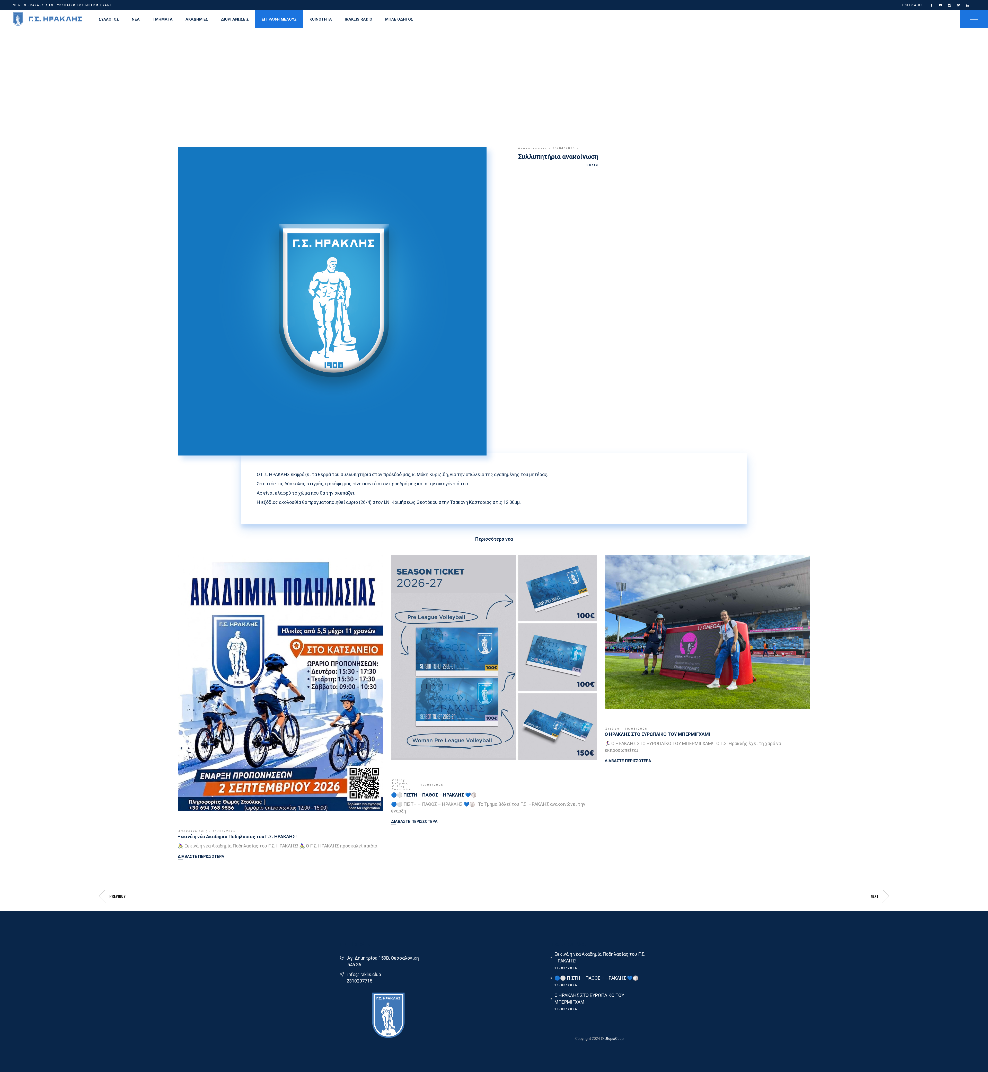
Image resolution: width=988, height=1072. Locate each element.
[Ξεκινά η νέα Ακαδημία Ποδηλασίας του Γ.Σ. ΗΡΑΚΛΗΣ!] (280, 683)
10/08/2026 (431, 785)
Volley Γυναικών (401, 788)
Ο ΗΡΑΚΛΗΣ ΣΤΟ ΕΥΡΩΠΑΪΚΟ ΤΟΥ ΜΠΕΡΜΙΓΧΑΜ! (68, 5)
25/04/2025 (563, 148)
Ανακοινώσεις (533, 148)
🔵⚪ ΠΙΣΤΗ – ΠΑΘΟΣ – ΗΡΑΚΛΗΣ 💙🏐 (434, 795)
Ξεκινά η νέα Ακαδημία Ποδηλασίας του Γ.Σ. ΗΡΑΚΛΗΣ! (237, 836)
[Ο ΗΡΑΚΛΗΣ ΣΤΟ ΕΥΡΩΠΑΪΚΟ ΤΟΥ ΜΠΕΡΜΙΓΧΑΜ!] (707, 632)
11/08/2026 (224, 831)
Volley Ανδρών (400, 782)
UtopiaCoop (614, 1039)
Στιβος (612, 728)
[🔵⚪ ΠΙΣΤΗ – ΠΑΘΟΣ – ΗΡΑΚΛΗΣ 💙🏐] (494, 657)
